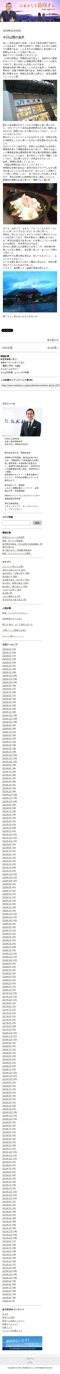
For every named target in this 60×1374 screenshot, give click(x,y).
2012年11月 (7, 1195)
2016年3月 (7, 1063)
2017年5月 (7, 1016)
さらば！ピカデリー (10, 369)
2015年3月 (7, 1102)
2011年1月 (7, 1268)
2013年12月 (7, 1152)
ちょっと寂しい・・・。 (13, 636)
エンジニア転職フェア (12, 1331)
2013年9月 (7, 1162)
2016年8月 (7, 1046)
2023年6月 (7, 775)
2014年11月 (7, 1116)
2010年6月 (7, 1291)
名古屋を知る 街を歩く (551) (15, 580)
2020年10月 (7, 881)
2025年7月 (7, 692)
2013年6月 (7, 1172)
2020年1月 (7, 910)
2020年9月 (7, 884)
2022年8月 (7, 808)
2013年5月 (7, 1175)
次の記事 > (53, 347)
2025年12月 (7, 676)
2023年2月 (7, 788)
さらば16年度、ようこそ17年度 (15, 372)
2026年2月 (7, 669)
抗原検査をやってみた (12, 619)
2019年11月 (7, 917)
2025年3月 (7, 705)
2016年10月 (7, 1039)
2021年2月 (7, 867)
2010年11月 (7, 1274)
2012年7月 (7, 1208)
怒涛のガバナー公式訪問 (13, 537)
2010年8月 (7, 1284)
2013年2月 (7, 1185)
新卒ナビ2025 (8, 1317)
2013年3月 (7, 1182)
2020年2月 (7, 907)
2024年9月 (7, 725)
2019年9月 (7, 924)
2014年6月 (7, 1132)
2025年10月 (7, 682)
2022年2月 (7, 828)
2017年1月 (7, 1029)
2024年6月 (7, 735)
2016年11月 (7, 1036)
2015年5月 (7, 1096)
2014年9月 (7, 1122)
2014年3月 (7, 1142)
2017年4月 (7, 1020)
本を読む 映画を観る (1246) (15, 583)
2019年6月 (7, 934)
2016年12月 (7, 1033)
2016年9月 (7, 1043)
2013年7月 (7, 1168)
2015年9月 (7, 1082)
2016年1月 (7, 1069)
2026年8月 (7, 649)
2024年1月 (7, 752)
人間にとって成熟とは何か (14, 630)
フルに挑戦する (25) (11, 596)
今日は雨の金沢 (13, 37)
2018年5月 (7, 977)
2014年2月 (7, 1145)
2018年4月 (7, 980)
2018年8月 (7, 967)
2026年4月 (7, 662)
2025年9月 (7, 686)
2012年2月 (7, 1225)
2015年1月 (7, 1109)
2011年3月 (7, 1261)
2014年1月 (7, 1149)
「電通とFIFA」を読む (11, 366)
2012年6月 (7, 1212)
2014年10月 (7, 1119)
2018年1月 (7, 990)
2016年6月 (7, 1053)
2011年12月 (7, 1231)
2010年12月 (7, 1271)
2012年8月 (7, 1205)
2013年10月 (7, 1159)
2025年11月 (7, 679)
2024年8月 (7, 728)
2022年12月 (7, 795)
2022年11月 (7, 798)
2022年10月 (7, 801)
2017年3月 (7, 1023)
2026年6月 (7, 656)
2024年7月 (7, 732)
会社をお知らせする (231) (13, 570)
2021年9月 (7, 844)
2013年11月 (7, 1155)
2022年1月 (7, 831)
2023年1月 (7, 791)
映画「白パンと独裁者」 (13, 540)
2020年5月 (7, 897)
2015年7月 (7, 1089)
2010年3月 (7, 1301)
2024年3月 (7, 745)
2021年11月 (7, 838)
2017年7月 (7, 1010)
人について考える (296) (12, 566)
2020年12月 (7, 874)
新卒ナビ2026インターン (13, 1321)
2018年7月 (7, 970)
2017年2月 (7, 1026)
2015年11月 (7, 1076)
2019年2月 (7, 947)
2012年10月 (7, 1198)
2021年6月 (7, 854)
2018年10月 (7, 960)
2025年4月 (7, 702)
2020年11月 (7, 877)
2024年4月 (7, 742)
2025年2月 (7, 709)
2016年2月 (7, 1066)
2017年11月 (7, 997)
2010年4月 (7, 1298)
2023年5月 (7, 778)
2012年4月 (7, 1218)
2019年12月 (7, 914)
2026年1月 (7, 672)
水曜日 (17, 240)
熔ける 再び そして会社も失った (17, 624)
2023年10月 (7, 762)
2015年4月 (7, 1099)
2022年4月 (7, 821)
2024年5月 (7, 738)
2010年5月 (7, 1294)
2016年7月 (7, 1049)
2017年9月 (7, 1003)
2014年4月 (7, 1139)
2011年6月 (7, 1251)
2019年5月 (7, 937)
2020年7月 (7, 891)
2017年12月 (7, 993)
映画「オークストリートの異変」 (17, 553)
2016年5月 (7, 1056)
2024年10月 (7, 722)
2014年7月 (7, 1129)
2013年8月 (7, 1165)
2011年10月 (7, 1238)
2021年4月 (7, 861)
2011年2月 (7, 1264)
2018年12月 (7, 953)
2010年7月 (7, 1288)
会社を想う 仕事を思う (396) (15, 573)
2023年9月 (7, 765)
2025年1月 (7, 712)
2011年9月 (7, 1241)
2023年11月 (7, 758)
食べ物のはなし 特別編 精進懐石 (17, 550)
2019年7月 (7, 930)
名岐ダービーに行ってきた (13, 362)
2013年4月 (7, 1178)
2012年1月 (7, 1228)
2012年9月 (7, 1202)
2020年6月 (7, 894)
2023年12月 (7, 755)
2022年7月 (7, 811)
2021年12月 (7, 834)
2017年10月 (7, 1000)
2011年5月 (7, 1254)
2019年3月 (7, 944)
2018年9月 (7, 963)
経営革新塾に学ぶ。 (10, 359)
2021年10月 (7, 841)
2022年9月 (7, 805)
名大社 (5, 1314)
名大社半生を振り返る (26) (14, 599)
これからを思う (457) (11, 590)
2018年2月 (7, 987)
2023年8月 (7, 768)
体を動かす (53, 340)
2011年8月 (7, 1245)
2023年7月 (7, 772)
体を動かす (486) (9, 576)
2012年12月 (7, 1192)
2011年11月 (7, 1235)
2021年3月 (7, 864)
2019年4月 (7, 940)
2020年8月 (7, 887)
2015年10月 (7, 1079)
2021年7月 (7, 851)
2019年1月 (7, 950)
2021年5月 (7, 858)
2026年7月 (7, 652)
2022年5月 (7, 818)
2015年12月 (7, 1073)
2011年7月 (7, 1248)
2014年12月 (7, 1112)
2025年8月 (7, 689)
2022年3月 (7, 824)
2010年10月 (7, 1278)
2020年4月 (7, 901)
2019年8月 (7, 927)
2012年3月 (7, 1221)
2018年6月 (7, 973)
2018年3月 (7, 983)
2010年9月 (7, 1281)
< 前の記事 (7, 347)
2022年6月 (7, 814)
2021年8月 (7, 848)
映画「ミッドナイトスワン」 (15, 613)
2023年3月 (7, 785)
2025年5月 (7, 699)
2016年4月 (7, 1059)
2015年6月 (7, 1092)
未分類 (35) (7, 593)
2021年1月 (7, 871)
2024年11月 (7, 719)
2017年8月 (7, 1006)
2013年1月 (7, 1188)
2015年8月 (7, 1086)
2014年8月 (7, 1125)
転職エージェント (10, 1324)
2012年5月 (7, 1215)
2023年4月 (7, 781)
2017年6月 (7, 1013)
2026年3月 (7, 666)
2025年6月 (7, 695)
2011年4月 (7, 1258)
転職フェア (7, 1327)
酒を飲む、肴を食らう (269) (14, 586)
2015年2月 (7, 1106)
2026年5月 (7, 659)
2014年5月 (7, 1135)
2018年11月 (7, 957)
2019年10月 (7, 920)
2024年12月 (7, 715)
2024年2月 (7, 748)
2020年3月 (7, 904)
